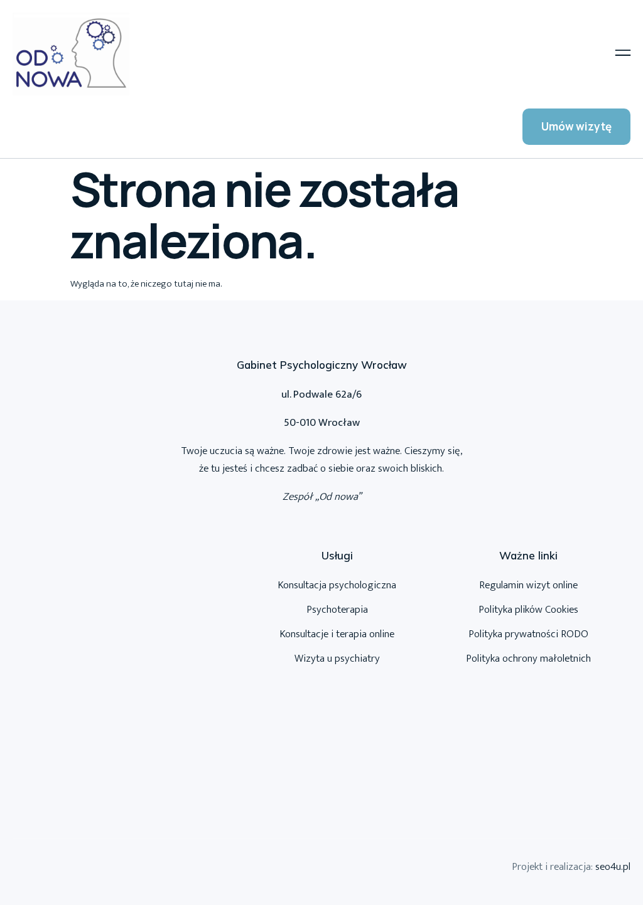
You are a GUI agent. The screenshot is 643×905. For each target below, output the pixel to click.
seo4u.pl (612, 867)
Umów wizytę (576, 126)
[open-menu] (622, 54)
